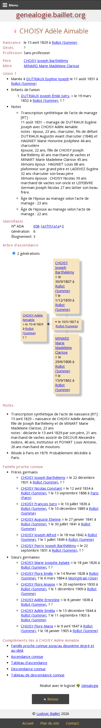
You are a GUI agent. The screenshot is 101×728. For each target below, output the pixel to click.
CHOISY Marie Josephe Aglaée (45, 562)
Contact (72, 723)
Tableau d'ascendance (29, 662)
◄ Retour (51, 699)
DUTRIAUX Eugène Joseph (47, 78)
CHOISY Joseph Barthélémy (46, 60)
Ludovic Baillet (48, 713)
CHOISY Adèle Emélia (38, 610)
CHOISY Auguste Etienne (41, 519)
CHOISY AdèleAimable (33, 317)
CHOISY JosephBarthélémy (64, 267)
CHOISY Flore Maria (37, 626)
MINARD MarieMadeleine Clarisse (63, 345)
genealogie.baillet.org (50, 14)
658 (36, 226)
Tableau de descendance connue (37, 675)
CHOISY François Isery (39, 503)
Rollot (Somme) (64, 42)
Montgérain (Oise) (83, 578)
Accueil (27, 723)
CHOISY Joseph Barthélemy (43, 477)
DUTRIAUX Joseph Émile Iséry (45, 95)
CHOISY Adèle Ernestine (40, 599)
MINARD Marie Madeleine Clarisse (51, 65)
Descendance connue (28, 669)
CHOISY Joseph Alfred (38, 534)
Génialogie (89, 685)
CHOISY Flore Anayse (38, 584)
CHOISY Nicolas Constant (41, 488)
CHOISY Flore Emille (37, 573)
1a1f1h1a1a (50, 226)
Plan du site (49, 723)
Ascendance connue (27, 656)
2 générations (28, 253)
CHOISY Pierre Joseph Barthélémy (48, 545)
